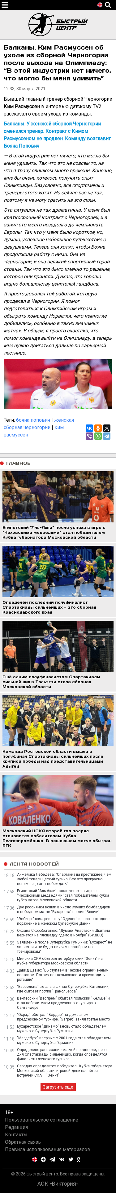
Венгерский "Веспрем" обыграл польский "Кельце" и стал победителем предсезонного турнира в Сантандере (63, 1003)
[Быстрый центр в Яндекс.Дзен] (43, 1159)
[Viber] (89, 436)
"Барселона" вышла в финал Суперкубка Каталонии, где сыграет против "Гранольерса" (63, 988)
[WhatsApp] (98, 436)
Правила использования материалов (47, 1149)
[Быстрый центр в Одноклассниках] (78, 1159)
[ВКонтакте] (89, 428)
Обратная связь (23, 1142)
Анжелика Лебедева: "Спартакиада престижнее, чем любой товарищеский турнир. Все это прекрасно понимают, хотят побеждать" (64, 879)
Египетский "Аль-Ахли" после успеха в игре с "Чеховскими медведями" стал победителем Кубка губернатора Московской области (63, 895)
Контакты (16, 1135)
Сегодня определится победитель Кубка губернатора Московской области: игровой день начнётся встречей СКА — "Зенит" (64, 1070)
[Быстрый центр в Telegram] (52, 1159)
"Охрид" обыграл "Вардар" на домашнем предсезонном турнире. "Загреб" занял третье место (63, 1016)
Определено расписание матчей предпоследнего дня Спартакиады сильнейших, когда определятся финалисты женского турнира (62, 1054)
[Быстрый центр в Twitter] (70, 1159)
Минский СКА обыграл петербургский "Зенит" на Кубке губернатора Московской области (60, 960)
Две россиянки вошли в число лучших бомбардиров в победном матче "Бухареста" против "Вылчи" (63, 909)
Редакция (16, 1127)
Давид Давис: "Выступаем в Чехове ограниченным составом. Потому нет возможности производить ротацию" (63, 975)
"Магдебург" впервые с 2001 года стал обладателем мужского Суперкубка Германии (64, 1040)
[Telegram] (106, 436)
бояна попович (33, 420)
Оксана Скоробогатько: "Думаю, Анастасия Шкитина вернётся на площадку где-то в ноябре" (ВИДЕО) (63, 932)
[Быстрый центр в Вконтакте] (62, 1159)
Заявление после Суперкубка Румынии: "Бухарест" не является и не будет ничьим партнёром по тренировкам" (64, 947)
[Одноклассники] (98, 428)
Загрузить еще (58, 1087)
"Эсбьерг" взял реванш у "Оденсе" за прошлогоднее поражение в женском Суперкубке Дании (63, 921)
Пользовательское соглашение (41, 1120)
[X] (106, 428)
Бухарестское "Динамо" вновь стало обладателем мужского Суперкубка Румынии (61, 1028)
